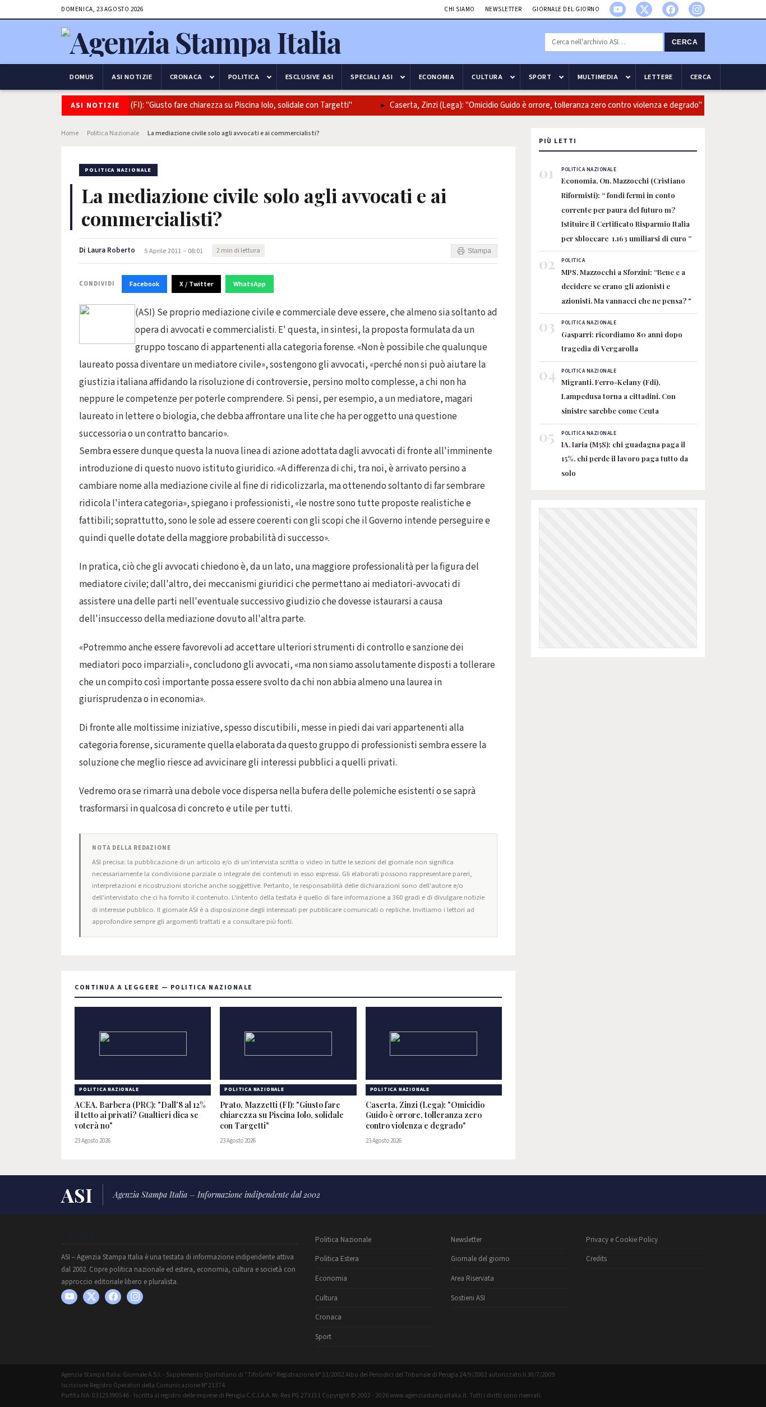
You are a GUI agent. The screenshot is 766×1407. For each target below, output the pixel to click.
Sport (540, 77)
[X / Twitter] (644, 9)
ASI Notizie (132, 77)
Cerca (685, 42)
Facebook (144, 284)
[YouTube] (618, 9)
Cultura (487, 77)
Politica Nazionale (113, 133)
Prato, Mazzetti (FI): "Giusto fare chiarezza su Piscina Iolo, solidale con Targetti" (198, 105)
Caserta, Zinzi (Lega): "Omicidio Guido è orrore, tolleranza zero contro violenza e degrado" (531, 105)
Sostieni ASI (468, 1298)
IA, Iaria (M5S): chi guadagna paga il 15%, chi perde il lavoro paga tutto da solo (624, 458)
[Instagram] (697, 9)
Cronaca (186, 77)
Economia (437, 77)
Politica (244, 77)
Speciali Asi (371, 77)
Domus (82, 77)
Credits (596, 1259)
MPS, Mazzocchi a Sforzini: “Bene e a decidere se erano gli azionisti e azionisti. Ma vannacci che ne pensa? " (626, 286)
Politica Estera (337, 1259)
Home (70, 133)
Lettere (658, 77)
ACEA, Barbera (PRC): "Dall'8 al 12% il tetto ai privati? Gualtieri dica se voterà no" (140, 1115)
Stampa (479, 251)
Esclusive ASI (309, 77)
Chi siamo (459, 9)
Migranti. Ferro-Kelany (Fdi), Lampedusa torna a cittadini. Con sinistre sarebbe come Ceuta (618, 396)
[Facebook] (670, 9)
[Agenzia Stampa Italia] (201, 41)
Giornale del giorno (566, 9)
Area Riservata (472, 1278)
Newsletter (503, 9)
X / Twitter (196, 284)
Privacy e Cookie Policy (622, 1240)
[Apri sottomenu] (212, 77)
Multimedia (598, 77)
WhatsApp (249, 284)
